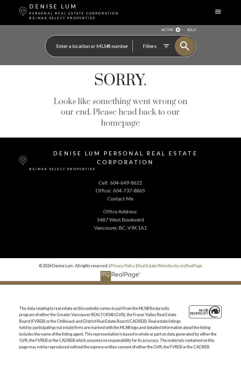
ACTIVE (167, 30)
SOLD (191, 30)
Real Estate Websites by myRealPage (169, 265)
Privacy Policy (123, 265)
